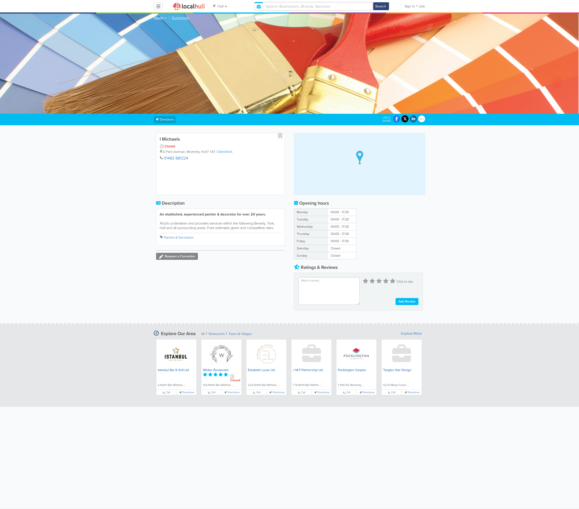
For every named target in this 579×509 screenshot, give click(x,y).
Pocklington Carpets (352, 370)
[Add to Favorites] (280, 136)
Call (168, 392)
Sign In (409, 6)
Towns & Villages (240, 333)
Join (422, 6)
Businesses (180, 18)
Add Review (407, 301)
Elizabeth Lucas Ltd (261, 370)
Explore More (411, 333)
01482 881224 (176, 158)
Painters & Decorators (178, 237)
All (203, 333)
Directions (225, 151)
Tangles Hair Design (397, 370)
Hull (220, 6)
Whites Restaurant (215, 370)
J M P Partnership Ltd (308, 370)
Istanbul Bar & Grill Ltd (173, 370)
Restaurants (217, 333)
